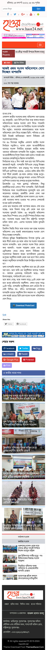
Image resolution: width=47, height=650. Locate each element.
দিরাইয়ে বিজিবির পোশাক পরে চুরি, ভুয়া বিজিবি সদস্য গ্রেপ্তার (22, 527)
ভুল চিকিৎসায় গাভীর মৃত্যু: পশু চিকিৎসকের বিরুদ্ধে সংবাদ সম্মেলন (20, 423)
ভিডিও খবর (24, 604)
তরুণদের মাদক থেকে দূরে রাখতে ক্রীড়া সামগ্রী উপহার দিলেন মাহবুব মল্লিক (21, 397)
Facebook (9, 348)
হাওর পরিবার (36, 604)
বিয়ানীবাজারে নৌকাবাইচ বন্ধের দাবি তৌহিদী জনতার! (20, 501)
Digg (38, 348)
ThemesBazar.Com (35, 647)
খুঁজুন (38, 8)
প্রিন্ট (4, 315)
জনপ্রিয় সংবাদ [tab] (23, 541)
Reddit (24, 354)
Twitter (24, 348)
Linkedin (9, 354)
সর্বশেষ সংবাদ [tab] (23, 536)
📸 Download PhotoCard (23, 305)
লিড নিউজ (20, 62)
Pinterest (29, 359)
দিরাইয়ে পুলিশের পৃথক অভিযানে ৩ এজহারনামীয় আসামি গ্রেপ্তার (20, 449)
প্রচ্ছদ (8, 62)
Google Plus (12, 359)
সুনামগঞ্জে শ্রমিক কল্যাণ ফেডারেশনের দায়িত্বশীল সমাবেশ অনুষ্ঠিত (21, 475)
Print (7, 365)
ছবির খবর (14, 604)
